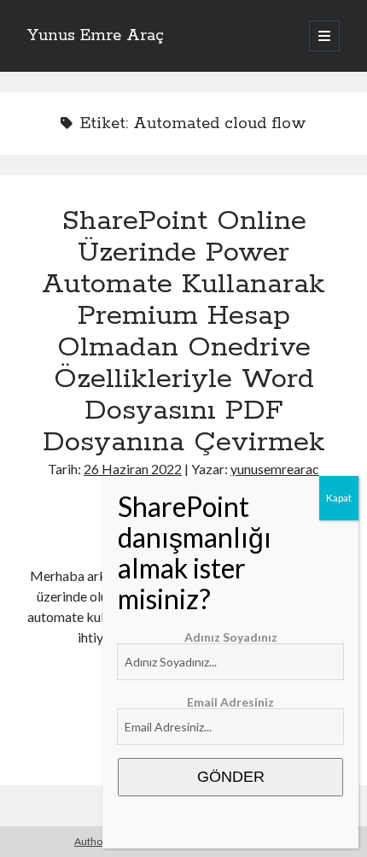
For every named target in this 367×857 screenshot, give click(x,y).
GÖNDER (231, 776)
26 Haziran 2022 (133, 469)
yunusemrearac (274, 469)
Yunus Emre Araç (95, 36)
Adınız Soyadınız (230, 637)
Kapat (339, 497)
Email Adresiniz (230, 702)
